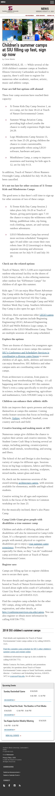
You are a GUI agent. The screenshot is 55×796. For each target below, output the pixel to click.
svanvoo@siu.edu (17, 676)
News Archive (40, 15)
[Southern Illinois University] (10, 12)
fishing (16, 418)
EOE (14, 757)
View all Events (12, 736)
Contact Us (50, 15)
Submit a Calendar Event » (11, 775)
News (45, 9)
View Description (9, 700)
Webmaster (10, 754)
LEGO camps (47, 314)
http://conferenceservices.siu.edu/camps (23, 612)
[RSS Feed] (21, 785)
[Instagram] (16, 785)
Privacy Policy (7, 757)
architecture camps (28, 482)
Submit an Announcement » (11, 772)
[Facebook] (11, 785)
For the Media (29, 15)
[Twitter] (5, 785)
